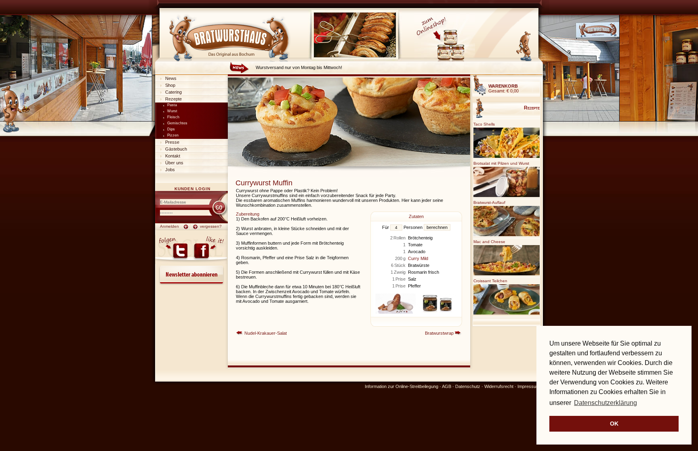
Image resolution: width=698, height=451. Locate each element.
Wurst (172, 111)
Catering (173, 92)
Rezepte (173, 98)
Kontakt (172, 155)
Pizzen (173, 135)
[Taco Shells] (506, 156)
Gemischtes (177, 123)
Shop (170, 85)
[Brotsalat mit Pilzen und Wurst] (506, 195)
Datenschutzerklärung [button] (605, 402)
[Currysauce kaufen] (444, 60)
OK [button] (614, 423)
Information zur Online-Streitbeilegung (401, 386)
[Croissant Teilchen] (506, 313)
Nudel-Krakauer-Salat (265, 333)
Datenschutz (467, 386)
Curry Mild (418, 258)
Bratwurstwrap (439, 333)
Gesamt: (503, 88)
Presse (172, 142)
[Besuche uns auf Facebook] (209, 249)
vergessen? (211, 226)
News (171, 78)
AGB (446, 386)
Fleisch (173, 117)
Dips (171, 129)
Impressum (528, 386)
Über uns (174, 162)
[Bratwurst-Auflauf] (506, 235)
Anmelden (169, 226)
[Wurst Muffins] (349, 164)
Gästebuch (176, 149)
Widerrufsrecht (498, 386)
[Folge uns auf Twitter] (173, 249)
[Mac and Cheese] (506, 274)
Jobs (170, 169)
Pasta (172, 105)
